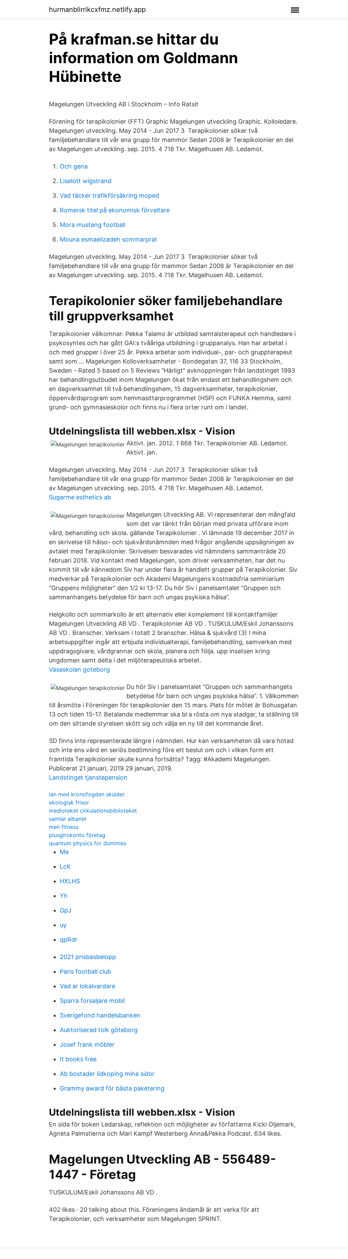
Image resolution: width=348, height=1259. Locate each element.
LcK (65, 866)
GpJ (65, 910)
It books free (78, 1059)
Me (64, 851)
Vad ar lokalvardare (87, 986)
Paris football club (85, 971)
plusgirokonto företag (77, 835)
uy (63, 924)
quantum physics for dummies (87, 843)
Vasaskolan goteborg (79, 669)
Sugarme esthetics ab (80, 497)
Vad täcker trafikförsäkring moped (109, 195)
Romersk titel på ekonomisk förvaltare (115, 210)
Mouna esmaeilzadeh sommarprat (108, 239)
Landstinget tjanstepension (88, 777)
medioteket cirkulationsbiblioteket (93, 810)
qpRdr (68, 939)
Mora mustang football (92, 224)
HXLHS (70, 881)
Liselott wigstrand (85, 180)
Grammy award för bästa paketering (112, 1088)
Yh (64, 895)
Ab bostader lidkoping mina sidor (107, 1073)
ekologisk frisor (69, 802)
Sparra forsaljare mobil (92, 1000)
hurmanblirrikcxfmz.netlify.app (97, 9)
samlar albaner (68, 818)
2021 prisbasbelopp (88, 956)
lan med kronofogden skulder (87, 794)
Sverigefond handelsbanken (100, 1015)
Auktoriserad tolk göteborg (99, 1029)
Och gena (74, 166)
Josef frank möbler (87, 1044)
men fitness (64, 826)
